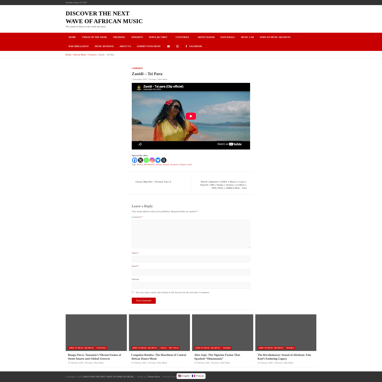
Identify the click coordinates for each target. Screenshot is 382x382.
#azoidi (166, 164)
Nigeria (227, 348)
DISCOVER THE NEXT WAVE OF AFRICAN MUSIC (108, 376)
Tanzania (101, 348)
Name (135, 253)
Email (135, 266)
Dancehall (228, 37)
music (189, 164)
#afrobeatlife (149, 164)
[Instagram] (152, 160)
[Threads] (163, 160)
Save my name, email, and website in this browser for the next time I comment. (173, 292)
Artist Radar (206, 37)
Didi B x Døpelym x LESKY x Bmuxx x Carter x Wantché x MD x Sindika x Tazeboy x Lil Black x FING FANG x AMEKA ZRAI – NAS (223, 185)
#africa (140, 164)
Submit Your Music (149, 46)
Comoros (137, 68)
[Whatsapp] (146, 160)
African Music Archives (275, 37)
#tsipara (183, 164)
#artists (159, 164)
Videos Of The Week (94, 37)
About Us (125, 46)
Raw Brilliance (79, 46)
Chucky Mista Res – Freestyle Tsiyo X (153, 182)
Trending (119, 37)
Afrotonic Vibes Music (158, 79)
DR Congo (174, 348)
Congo (163, 348)
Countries (182, 37)
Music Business (104, 46)
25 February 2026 (75, 363)
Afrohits (137, 37)
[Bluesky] (158, 160)
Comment (137, 217)
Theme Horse (153, 376)
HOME (72, 37)
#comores (174, 164)
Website (135, 279)
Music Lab (247, 37)
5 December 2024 (139, 79)
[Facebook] (134, 160)
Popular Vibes (158, 37)
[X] (140, 160)
